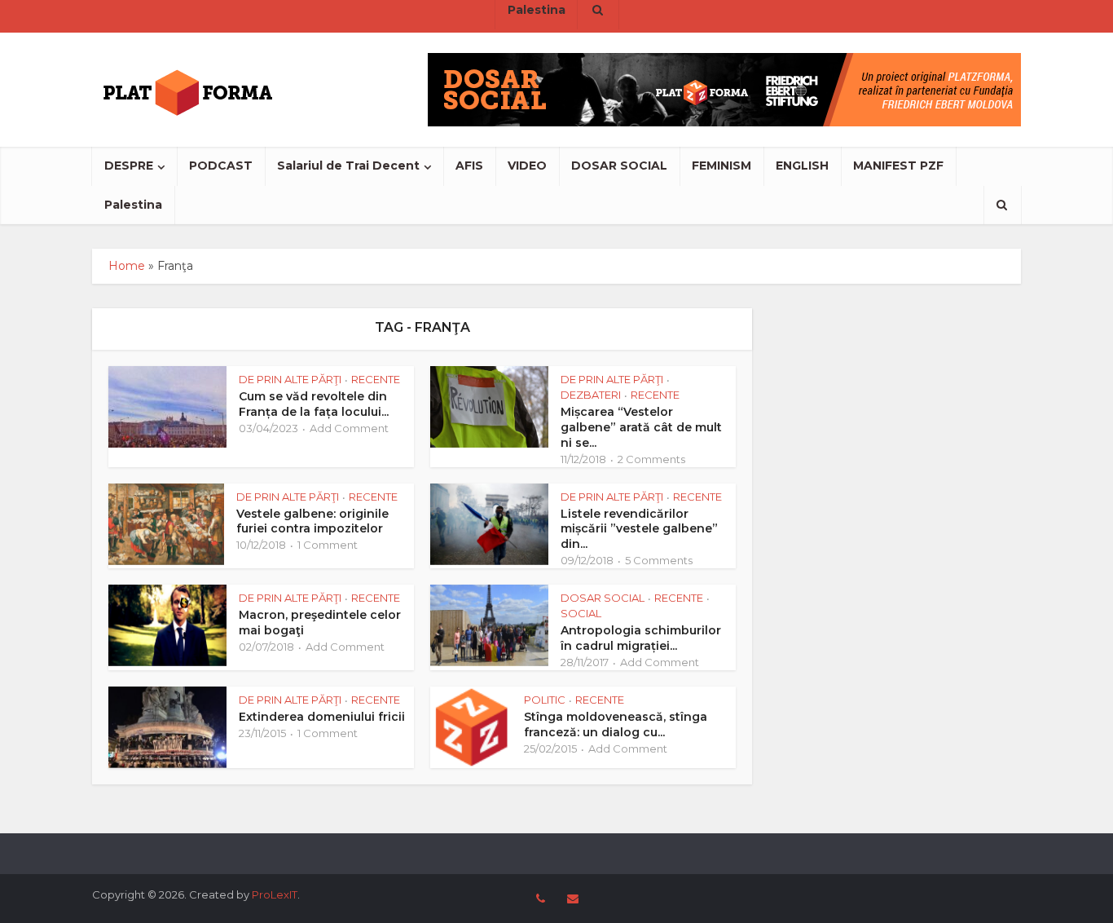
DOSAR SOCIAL (619, 165)
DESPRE (128, 165)
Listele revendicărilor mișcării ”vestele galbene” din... (639, 529)
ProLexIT (274, 894)
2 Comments (651, 459)
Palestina (133, 204)
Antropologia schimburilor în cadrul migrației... (641, 638)
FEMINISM (721, 165)
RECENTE (375, 379)
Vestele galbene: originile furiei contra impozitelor (312, 521)
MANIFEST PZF (898, 165)
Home (126, 265)
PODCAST (221, 165)
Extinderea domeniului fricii (322, 716)
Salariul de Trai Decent (348, 165)
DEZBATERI (591, 394)
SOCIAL (581, 613)
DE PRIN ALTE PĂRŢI (290, 379)
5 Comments (659, 560)
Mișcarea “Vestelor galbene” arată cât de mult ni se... (641, 427)
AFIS (469, 165)
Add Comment (349, 428)
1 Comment (327, 544)
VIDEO (527, 165)
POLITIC (544, 699)
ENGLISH (802, 165)
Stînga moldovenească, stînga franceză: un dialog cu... (615, 724)
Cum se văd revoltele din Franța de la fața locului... (314, 404)
